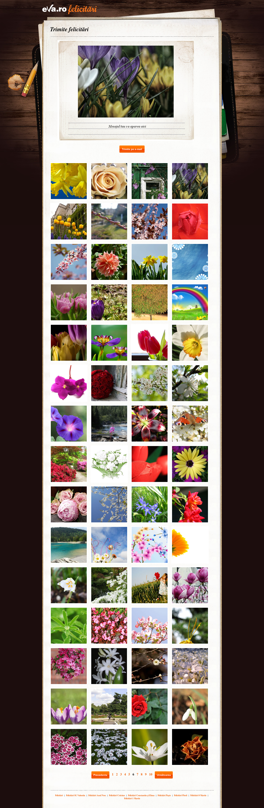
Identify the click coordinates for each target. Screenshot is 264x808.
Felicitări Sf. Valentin (75, 795)
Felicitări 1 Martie (132, 798)
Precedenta (100, 775)
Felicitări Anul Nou (97, 795)
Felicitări (59, 795)
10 (150, 774)
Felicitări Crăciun (117, 795)
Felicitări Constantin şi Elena (141, 795)
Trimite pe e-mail (132, 149)
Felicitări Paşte (164, 795)
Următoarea (164, 775)
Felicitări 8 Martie (198, 795)
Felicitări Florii (180, 795)
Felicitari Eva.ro (69, 9)
